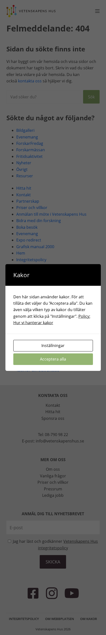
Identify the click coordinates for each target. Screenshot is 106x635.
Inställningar (53, 345)
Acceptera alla (53, 359)
